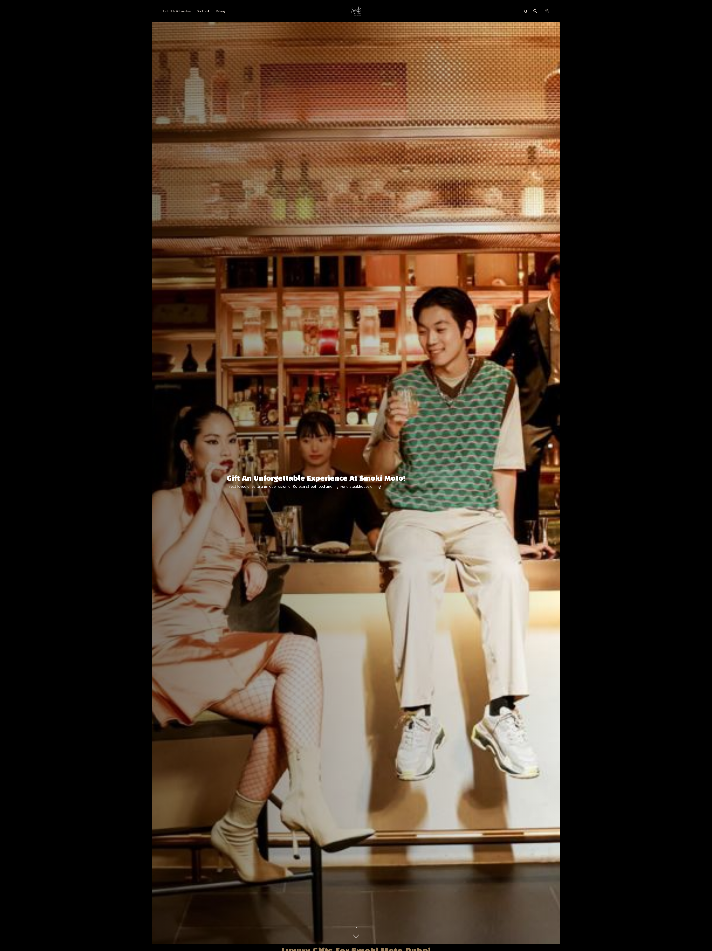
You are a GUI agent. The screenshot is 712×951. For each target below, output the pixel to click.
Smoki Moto (203, 11)
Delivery (220, 11)
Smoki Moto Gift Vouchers (176, 11)
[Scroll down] (356, 936)
